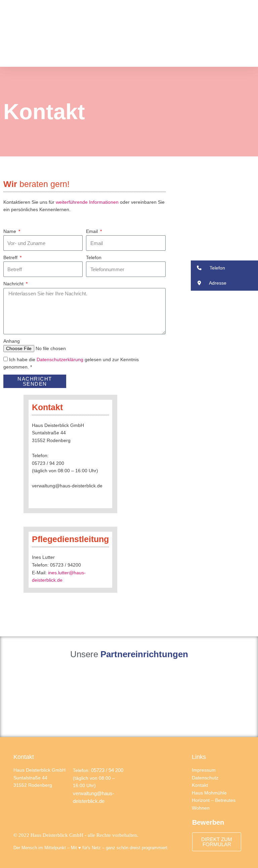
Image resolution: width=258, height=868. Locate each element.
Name (10, 231)
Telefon (93, 257)
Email (92, 231)
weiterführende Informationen (87, 202)
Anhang (11, 341)
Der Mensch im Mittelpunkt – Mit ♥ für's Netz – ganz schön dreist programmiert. (91, 847)
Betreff (11, 257)
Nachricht (14, 283)
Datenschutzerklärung (60, 359)
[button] (246, 33)
